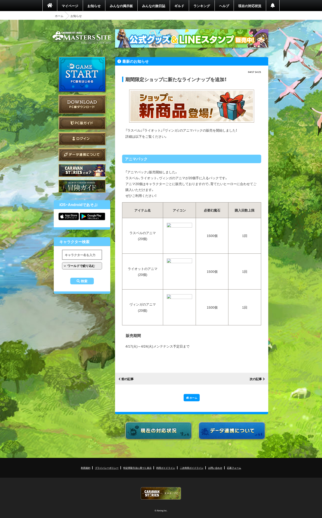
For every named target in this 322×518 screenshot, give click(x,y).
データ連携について (82, 154)
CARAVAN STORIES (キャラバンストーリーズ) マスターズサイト (82, 37)
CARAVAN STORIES (161, 493)
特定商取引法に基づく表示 (137, 467)
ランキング (202, 5)
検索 (84, 281)
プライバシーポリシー (107, 467)
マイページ (70, 5)
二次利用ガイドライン (191, 467)
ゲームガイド (82, 186)
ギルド (179, 5)
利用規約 (85, 467)
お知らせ (94, 5)
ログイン (82, 138)
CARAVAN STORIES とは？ (82, 170)
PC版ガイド (82, 122)
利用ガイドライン (165, 467)
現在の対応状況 (249, 5)
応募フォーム (234, 467)
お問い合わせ (215, 467)
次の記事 (256, 379)
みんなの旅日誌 (153, 5)
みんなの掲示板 (121, 5)
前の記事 (127, 379)
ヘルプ (224, 5)
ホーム (59, 16)
